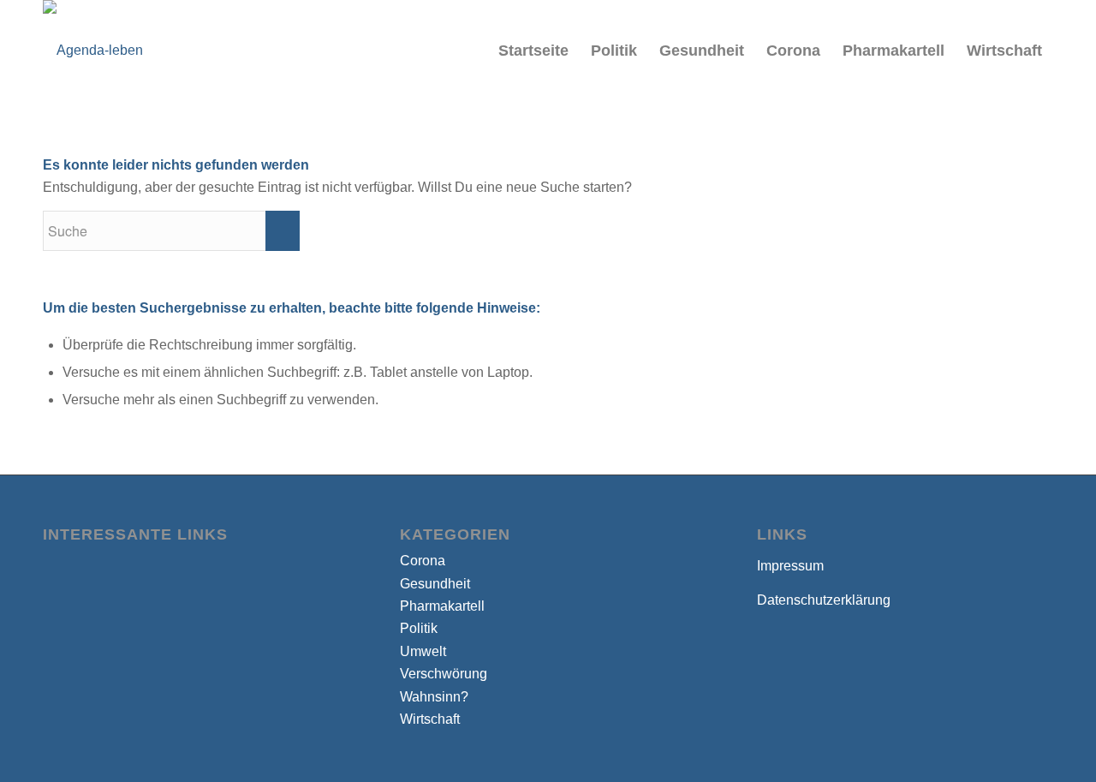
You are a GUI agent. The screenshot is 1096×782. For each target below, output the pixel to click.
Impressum (790, 565)
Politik (419, 628)
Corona (422, 560)
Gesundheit (435, 583)
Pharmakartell (442, 606)
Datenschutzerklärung (823, 600)
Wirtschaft (430, 719)
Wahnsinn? (434, 696)
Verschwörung (443, 673)
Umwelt (423, 651)
